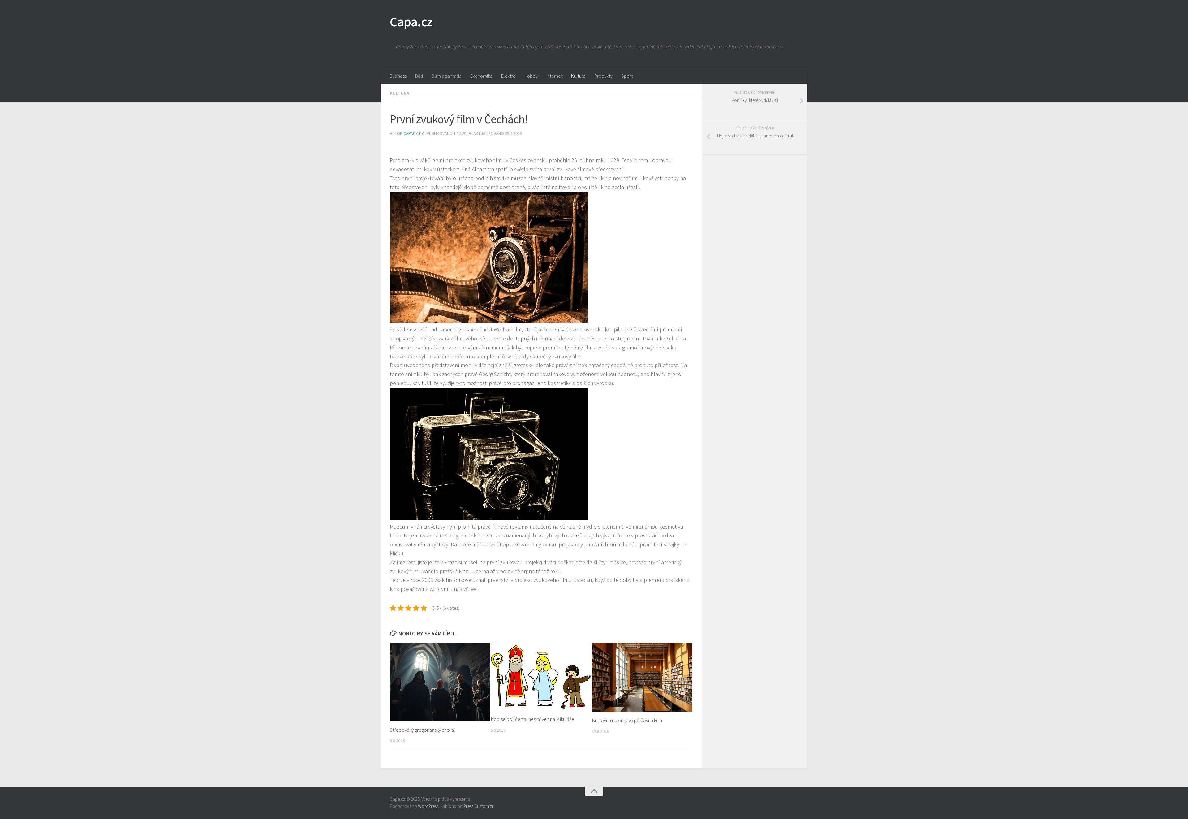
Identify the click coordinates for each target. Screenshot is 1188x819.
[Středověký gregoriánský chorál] (440, 682)
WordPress (428, 806)
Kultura (578, 76)
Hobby (531, 76)
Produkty (603, 76)
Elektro (508, 76)
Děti (419, 76)
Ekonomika (481, 76)
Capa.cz (411, 22)
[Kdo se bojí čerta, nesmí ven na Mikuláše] (541, 677)
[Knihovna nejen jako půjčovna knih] (642, 677)
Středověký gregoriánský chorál (422, 729)
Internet (554, 76)
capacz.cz (414, 133)
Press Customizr (478, 806)
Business (398, 76)
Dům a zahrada (447, 76)
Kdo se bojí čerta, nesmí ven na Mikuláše (532, 719)
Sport (627, 76)
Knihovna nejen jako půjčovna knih (627, 720)
